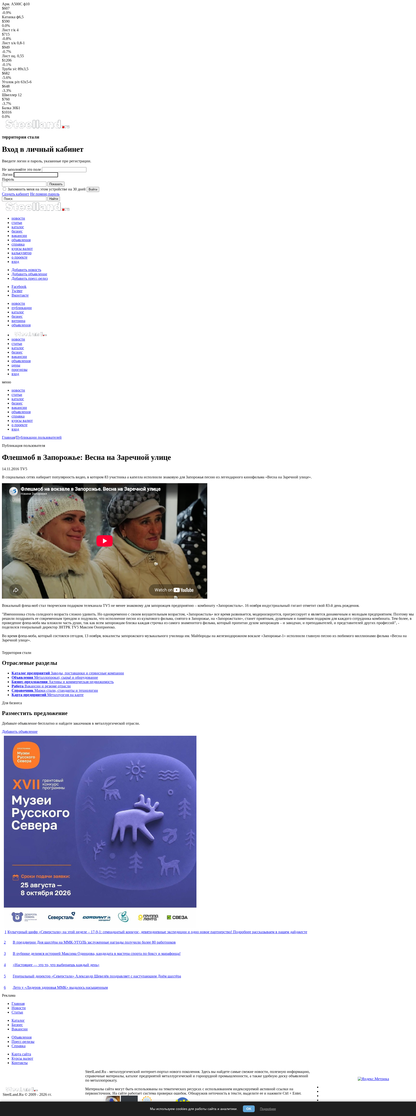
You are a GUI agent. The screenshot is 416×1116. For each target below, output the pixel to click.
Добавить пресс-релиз (30, 278)
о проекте (19, 257)
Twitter (17, 291)
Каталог (18, 1020)
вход (15, 262)
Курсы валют (22, 1058)
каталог (18, 227)
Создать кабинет (15, 194)
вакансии (19, 236)
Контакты (20, 1063)
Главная (8, 437)
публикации (22, 308)
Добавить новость (26, 270)
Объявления (22, 1037)
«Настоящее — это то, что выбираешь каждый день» (56, 965)
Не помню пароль (44, 194)
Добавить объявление (29, 274)
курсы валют (22, 249)
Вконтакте (20, 295)
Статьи (17, 1012)
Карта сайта (21, 1054)
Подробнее (268, 1109)
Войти (93, 189)
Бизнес (17, 1025)
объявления (21, 240)
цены (16, 365)
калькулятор (22, 253)
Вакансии (20, 1029)
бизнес (17, 231)
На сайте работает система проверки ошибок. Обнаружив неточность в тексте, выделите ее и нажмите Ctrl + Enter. (206, 1093)
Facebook (19, 287)
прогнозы (19, 370)
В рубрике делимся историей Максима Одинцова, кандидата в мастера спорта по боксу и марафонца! (97, 953)
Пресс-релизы (23, 1042)
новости (18, 218)
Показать (56, 184)
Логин (7, 174)
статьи (17, 223)
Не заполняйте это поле (21, 169)
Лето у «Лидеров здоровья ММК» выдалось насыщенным (60, 987)
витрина (18, 321)
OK (248, 1109)
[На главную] (37, 128)
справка (18, 244)
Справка (19, 1046)
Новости (19, 1008)
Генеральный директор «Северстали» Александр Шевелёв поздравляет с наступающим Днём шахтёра (97, 976)
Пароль (8, 179)
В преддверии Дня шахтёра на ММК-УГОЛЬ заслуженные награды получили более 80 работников (94, 942)
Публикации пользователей (39, 437)
